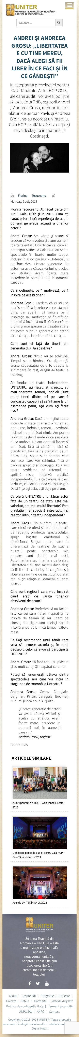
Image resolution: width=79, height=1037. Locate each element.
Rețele (25, 1001)
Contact (54, 1011)
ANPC (40, 1011)
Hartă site (40, 1001)
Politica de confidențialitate (24, 1006)
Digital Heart (39, 1028)
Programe (47, 996)
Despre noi (28, 996)
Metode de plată (62, 1001)
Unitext (11, 1001)
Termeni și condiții (60, 1006)
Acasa (13, 996)
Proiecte (64, 996)
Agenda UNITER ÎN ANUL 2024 (30, 902)
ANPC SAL (25, 1011)
